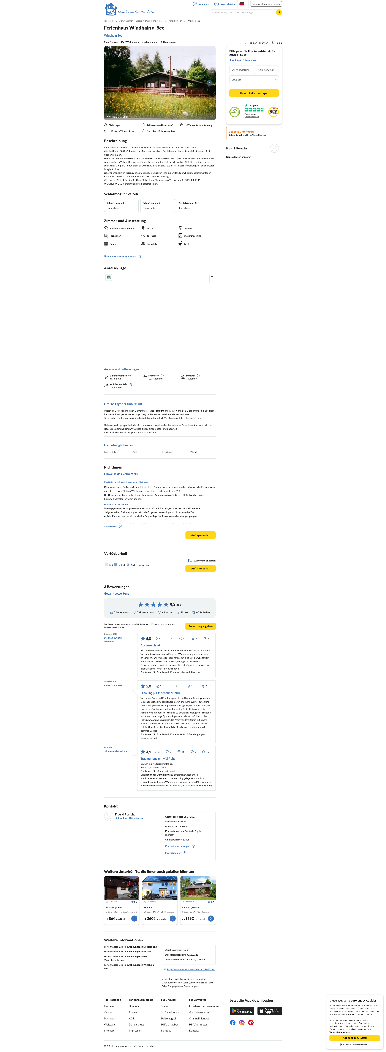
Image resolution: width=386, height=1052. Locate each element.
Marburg (159, 410)
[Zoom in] (212, 276)
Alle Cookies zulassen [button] (355, 1038)
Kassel (171, 417)
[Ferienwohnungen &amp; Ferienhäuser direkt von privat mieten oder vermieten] (129, 12)
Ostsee (108, 1012)
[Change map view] (109, 277)
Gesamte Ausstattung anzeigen (120, 256)
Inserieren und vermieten (204, 1006)
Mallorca (109, 1018)
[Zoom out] (212, 281)
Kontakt (166, 1030)
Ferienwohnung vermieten (266, 3)
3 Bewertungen (136, 818)
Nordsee (109, 1006)
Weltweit (109, 1024)
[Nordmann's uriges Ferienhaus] (198, 888)
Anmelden (204, 3)
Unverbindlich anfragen (254, 93)
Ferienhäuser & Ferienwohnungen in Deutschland (130, 946)
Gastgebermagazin (200, 1012)
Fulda (203, 410)
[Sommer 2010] (160, 83)
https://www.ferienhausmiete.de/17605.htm (191, 969)
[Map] (160, 317)
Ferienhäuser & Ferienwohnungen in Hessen (127, 951)
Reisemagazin (169, 1018)
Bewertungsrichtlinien (114, 627)
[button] (354, 1044)
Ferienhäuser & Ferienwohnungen (118, 21)
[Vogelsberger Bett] (159, 888)
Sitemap (109, 1030)
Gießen (173, 410)
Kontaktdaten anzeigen (238, 156)
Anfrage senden (200, 535)
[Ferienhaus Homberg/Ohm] (121, 888)
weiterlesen (110, 526)
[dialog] (354, 1022)
